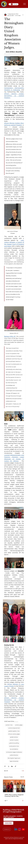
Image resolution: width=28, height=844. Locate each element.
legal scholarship (14, 761)
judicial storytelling (14, 743)
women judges (18, 725)
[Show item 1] (6, 639)
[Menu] (24, 4)
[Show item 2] (13, 639)
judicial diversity (14, 755)
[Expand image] (9, 416)
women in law (9, 725)
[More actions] (23, 15)
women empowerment (14, 728)
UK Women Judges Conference (14, 752)
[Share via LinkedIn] (12, 766)
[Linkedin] (16, 829)
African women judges (14, 734)
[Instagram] (19, 829)
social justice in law (14, 746)
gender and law (14, 737)
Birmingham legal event (14, 758)
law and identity (14, 749)
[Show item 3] (20, 639)
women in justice (14, 740)
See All (22, 776)
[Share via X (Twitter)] (8, 766)
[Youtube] (23, 829)
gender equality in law (14, 731)
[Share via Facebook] (5, 766)
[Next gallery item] (23, 617)
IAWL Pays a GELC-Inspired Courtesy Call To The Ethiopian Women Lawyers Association (14, 795)
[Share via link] (15, 766)
